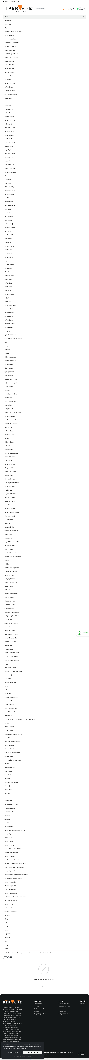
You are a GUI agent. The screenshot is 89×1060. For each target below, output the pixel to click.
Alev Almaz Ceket (10, 128)
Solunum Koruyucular (11, 531)
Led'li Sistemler (9, 823)
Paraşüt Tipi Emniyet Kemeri (13, 557)
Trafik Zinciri (8, 789)
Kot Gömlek (8, 231)
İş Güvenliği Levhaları (11, 571)
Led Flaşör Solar (9, 826)
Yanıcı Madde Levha (11, 638)
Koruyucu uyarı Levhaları (12, 616)
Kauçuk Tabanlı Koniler (11, 697)
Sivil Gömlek (8, 238)
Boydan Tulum (9, 146)
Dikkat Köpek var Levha (12, 653)
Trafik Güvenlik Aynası (11, 782)
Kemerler (7, 915)
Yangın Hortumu (9, 845)
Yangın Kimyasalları (10, 882)
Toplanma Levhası (10, 630)
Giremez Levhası (10, 601)
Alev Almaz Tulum (10, 153)
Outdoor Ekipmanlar (10, 911)
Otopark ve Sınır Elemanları (12, 752)
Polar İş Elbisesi (9, 205)
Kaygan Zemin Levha (11, 664)
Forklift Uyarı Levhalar (11, 593)
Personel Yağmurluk (10, 172)
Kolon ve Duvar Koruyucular (13, 760)
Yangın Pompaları (10, 856)
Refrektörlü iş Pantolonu (12, 43)
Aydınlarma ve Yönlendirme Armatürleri (16, 874)
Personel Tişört (9, 294)
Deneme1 (7, 331)
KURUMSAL (38, 1001)
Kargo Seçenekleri (40, 1014)
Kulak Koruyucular (10, 501)
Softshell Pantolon (10, 65)
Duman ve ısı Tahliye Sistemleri (14, 878)
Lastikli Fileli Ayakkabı (11, 379)
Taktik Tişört (8, 287)
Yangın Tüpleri (9, 834)
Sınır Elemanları (9, 756)
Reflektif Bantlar (9, 812)
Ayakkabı (7, 937)
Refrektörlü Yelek (10, 190)
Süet (6, 342)
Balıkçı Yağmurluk (10, 168)
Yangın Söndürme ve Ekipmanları (14, 830)
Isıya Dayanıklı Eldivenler (12, 483)
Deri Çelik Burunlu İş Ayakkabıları (14, 420)
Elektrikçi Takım (9, 275)
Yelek (6, 930)
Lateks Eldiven (9, 475)
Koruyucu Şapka (9, 434)
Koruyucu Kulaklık (10, 508)
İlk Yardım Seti (9, 904)
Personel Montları (10, 91)
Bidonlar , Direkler (10, 749)
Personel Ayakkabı (10, 360)
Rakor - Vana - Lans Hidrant (13, 849)
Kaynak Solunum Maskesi (12, 542)
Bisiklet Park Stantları (11, 767)
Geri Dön (44, 987)
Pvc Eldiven (8, 490)
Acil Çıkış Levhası (10, 579)
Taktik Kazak (8, 250)
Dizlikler (7, 560)
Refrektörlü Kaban (10, 120)
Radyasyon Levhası (10, 642)
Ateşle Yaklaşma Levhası (12, 582)
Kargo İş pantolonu (10, 39)
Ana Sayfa (8, 20)
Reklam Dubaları (9, 745)
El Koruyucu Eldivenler (11, 453)
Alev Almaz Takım (10, 272)
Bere (6, 923)
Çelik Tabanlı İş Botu (11, 401)
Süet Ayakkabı (9, 368)
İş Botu (7, 390)
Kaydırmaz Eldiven (10, 494)
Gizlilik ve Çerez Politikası (23, 1056)
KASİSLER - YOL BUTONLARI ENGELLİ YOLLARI (19, 719)
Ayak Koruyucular (10, 335)
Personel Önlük (9, 257)
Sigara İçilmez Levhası (11, 623)
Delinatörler (8, 675)
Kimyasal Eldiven (10, 479)
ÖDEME (60, 1001)
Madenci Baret (9, 449)
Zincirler (7, 786)
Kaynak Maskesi (9, 520)
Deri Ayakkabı (9, 364)
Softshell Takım (9, 312)
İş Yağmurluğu (9, 165)
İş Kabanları (8, 105)
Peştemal (7, 261)
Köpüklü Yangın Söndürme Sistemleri (15, 863)
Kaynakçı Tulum (9, 150)
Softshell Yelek (9, 202)
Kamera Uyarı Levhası (11, 656)
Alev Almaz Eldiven (10, 497)
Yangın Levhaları (9, 575)
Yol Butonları (8, 723)
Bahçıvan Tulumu (10, 142)
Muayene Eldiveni (10, 468)
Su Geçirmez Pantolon (11, 57)
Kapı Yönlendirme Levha (12, 660)
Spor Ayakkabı (9, 372)
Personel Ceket (9, 131)
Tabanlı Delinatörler (10, 682)
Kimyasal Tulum (9, 157)
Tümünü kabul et (33, 1052)
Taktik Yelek (8, 198)
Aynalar (7, 778)
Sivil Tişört (8, 290)
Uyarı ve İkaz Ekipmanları (12, 568)
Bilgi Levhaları (9, 586)
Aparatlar (7, 819)
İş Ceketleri (8, 124)
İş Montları (8, 80)
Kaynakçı (7, 353)
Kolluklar (7, 564)
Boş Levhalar (8, 645)
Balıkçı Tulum (8, 161)
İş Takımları (8, 268)
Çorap (6, 945)
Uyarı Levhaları (9, 649)
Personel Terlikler (10, 416)
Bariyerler (7, 793)
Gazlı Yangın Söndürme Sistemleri (14, 867)
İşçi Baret (7, 446)
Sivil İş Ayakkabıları (10, 357)
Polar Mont (8, 209)
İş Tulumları (8, 139)
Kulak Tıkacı (8, 505)
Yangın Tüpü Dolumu (11, 893)
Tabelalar (7, 815)
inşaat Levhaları (9, 608)
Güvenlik (37, 1006)
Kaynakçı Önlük (9, 264)
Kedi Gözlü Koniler (10, 701)
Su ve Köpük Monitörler (12, 852)
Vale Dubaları (8, 715)
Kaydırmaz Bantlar (10, 808)
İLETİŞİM (83, 1001)
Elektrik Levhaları (10, 590)
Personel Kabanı (9, 116)
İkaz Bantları (8, 801)
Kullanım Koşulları (64, 1006)
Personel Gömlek (10, 227)
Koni (6, 690)
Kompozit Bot (9, 409)
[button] (5, 8)
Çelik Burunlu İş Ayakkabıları (13, 338)
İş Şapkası (8, 298)
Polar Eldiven (8, 213)
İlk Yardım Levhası (10, 605)
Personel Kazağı (9, 246)
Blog (6, 28)
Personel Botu (9, 397)
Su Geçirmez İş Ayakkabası (13, 412)
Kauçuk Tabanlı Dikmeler (12, 712)
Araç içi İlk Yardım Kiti (11, 900)
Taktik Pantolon (9, 61)
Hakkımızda (8, 24)
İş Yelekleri (8, 179)
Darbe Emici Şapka (10, 305)
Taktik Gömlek (9, 235)
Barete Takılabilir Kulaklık (12, 512)
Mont (6, 919)
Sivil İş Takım (8, 279)
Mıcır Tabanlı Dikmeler (11, 708)
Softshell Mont (9, 87)
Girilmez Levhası (9, 597)
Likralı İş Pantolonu (10, 46)
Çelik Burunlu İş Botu (11, 394)
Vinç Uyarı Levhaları (10, 667)
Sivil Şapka (8, 301)
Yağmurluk (8, 934)
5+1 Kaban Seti (9, 109)
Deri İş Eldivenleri (10, 486)
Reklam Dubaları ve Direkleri (13, 741)
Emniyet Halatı (9, 549)
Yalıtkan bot (8, 405)
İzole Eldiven (8, 460)
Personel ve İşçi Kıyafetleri (13, 31)
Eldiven (7, 948)
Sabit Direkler (8, 775)
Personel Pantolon (10, 76)
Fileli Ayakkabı (9, 375)
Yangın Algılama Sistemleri (12, 871)
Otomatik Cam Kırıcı (10, 889)
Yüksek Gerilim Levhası (11, 634)
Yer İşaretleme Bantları (11, 804)
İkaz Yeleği (8, 183)
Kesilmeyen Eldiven (10, 464)
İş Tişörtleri (8, 283)
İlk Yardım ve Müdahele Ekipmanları (15, 897)
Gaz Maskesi (8, 538)
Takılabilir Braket (9, 527)
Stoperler (7, 764)
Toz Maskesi (8, 534)
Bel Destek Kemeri (10, 553)
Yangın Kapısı (9, 837)
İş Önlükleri (8, 253)
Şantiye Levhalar (10, 627)
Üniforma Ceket (9, 135)
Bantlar (7, 797)
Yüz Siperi (7, 523)
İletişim (82, 1004)
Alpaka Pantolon (9, 68)
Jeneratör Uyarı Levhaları (12, 612)
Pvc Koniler (8, 693)
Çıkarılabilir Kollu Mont (11, 94)
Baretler (7, 438)
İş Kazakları (8, 242)
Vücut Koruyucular (10, 545)
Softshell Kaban (9, 113)
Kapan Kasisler (9, 730)
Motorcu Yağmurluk (10, 176)
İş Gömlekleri (8, 224)
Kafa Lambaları (9, 431)
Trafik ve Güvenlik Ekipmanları (13, 671)
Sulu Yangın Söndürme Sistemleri (14, 860)
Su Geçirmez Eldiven (11, 471)
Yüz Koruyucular (9, 516)
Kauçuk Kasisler (9, 738)
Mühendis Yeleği (9, 187)
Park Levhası (8, 619)
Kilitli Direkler (8, 771)
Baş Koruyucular (9, 427)
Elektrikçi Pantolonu (10, 50)
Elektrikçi (7, 349)
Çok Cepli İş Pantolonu (11, 54)
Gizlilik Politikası (63, 1004)
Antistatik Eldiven (10, 457)
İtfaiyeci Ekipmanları (10, 886)
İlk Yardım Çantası (10, 908)
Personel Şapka (9, 309)
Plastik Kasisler (9, 727)
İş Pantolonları (9, 35)
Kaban (6, 926)
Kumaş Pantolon (9, 72)
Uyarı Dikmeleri (9, 704)
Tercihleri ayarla (12, 1052)
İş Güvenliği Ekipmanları (11, 423)
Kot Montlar (8, 102)
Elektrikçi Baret (9, 442)
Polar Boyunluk (9, 216)
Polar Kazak (8, 220)
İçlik (6, 941)
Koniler (7, 686)
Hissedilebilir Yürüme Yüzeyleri (14, 734)
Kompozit (7, 346)
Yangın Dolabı (9, 841)
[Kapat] (84, 17)
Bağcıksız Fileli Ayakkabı (12, 383)
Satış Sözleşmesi (64, 1014)
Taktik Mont (8, 98)
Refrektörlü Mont (10, 83)
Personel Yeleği (9, 194)
